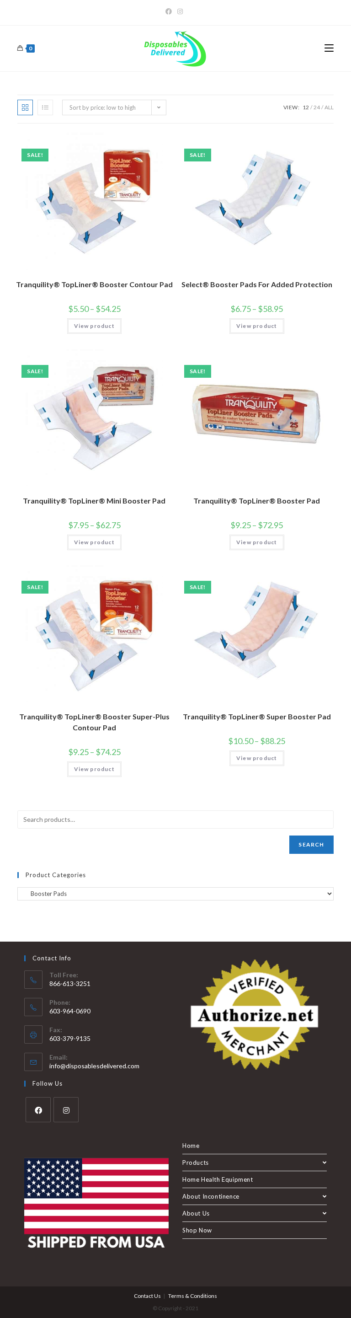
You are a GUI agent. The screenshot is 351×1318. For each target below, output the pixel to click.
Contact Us (147, 1295)
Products (195, 1162)
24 (317, 107)
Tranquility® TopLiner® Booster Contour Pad (94, 284)
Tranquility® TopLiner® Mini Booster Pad (94, 500)
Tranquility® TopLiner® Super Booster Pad (257, 716)
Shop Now (197, 1230)
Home (190, 1145)
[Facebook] (170, 11)
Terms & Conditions (192, 1295)
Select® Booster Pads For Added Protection (256, 284)
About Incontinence (210, 1196)
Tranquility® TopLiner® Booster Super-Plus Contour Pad (94, 722)
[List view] (45, 107)
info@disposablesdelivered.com (94, 1066)
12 (306, 107)
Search (311, 844)
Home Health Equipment (217, 1179)
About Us (196, 1213)
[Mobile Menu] (329, 48)
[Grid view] (25, 107)
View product (94, 325)
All (329, 107)
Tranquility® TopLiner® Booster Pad (256, 500)
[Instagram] (180, 11)
